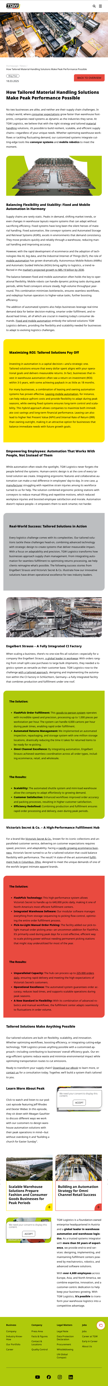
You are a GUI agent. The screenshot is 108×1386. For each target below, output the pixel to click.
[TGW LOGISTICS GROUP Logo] (13, 6)
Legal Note (62, 1331)
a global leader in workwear (61, 658)
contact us (12, 1072)
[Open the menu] (100, 6)
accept (79, 1102)
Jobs (84, 1331)
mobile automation (17, 260)
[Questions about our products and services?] (100, 1325)
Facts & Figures (40, 1336)
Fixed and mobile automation (33, 320)
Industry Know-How (14, 1338)
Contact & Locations (37, 1343)
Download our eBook (65, 1067)
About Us (87, 1346)
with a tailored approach (33, 672)
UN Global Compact (62, 1356)
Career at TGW (90, 1336)
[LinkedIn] (71, 1376)
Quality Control (40, 1349)
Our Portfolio (13, 1344)
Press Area (37, 1331)
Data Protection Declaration (65, 1338)
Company (11, 1331)
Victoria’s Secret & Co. (38, 838)
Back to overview (89, 77)
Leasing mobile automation (61, 394)
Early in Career (90, 1341)
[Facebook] (49, 1376)
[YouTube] (37, 1376)
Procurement (64, 1344)
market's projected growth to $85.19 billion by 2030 (53, 270)
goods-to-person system (71, 712)
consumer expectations (46, 114)
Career (9, 1349)
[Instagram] (60, 1376)
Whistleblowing (65, 1349)
